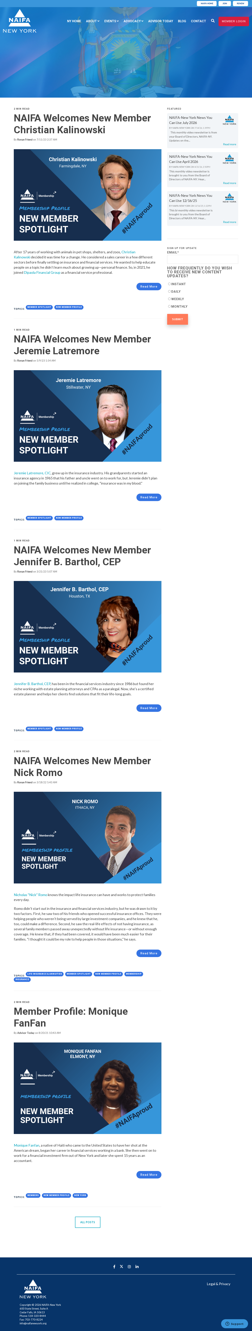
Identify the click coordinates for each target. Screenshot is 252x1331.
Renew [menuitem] (240, 3)
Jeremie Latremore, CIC (32, 473)
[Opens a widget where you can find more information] (234, 1324)
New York (80, 1195)
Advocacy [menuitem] (132, 21)
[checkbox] (202, 295)
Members (33, 1195)
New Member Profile (69, 307)
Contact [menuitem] (198, 21)
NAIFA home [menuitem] (207, 3)
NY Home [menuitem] (74, 21)
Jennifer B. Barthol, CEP (32, 684)
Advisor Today (25, 1032)
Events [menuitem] (110, 21)
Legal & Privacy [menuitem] (218, 1284)
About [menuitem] (91, 21)
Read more (229, 144)
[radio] (202, 284)
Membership (134, 974)
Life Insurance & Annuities (44, 974)
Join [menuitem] (224, 3)
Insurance (22, 979)
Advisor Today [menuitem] (160, 21)
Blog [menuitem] (182, 21)
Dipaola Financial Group (42, 272)
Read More (149, 286)
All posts (87, 1222)
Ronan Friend (24, 139)
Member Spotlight (39, 307)
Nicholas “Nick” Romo (30, 895)
